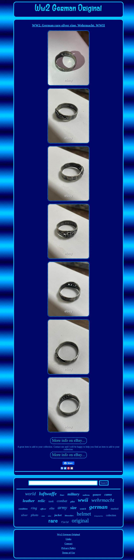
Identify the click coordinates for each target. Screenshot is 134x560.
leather (29, 500)
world (30, 493)
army (62, 507)
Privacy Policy (68, 548)
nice (49, 516)
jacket (58, 515)
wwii (83, 500)
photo (34, 515)
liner (62, 495)
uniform (86, 495)
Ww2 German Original (68, 534)
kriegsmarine (98, 516)
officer (43, 509)
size (73, 507)
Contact (68, 543)
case (43, 516)
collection (111, 515)
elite (51, 508)
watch (83, 508)
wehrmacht (102, 500)
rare (53, 521)
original (80, 521)
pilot (72, 501)
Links (68, 539)
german (98, 507)
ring (34, 508)
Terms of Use (68, 553)
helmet (84, 514)
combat (62, 501)
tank (51, 501)
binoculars (69, 515)
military (73, 494)
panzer (97, 494)
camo (108, 494)
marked (114, 508)
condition (23, 509)
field (64, 522)
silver (24, 515)
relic (41, 501)
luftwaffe (48, 493)
